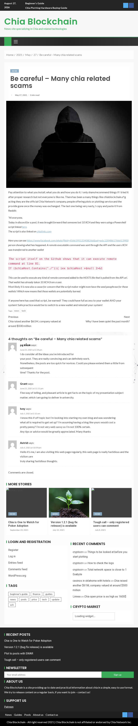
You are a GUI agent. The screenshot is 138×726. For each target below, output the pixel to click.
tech (24, 310)
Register (13, 550)
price (34, 599)
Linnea (76, 596)
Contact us (52, 714)
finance (36, 594)
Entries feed (15, 562)
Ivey (22, 408)
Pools (27, 714)
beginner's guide (19, 594)
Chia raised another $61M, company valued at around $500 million (34, 321)
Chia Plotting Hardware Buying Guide (46, 7)
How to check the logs (101, 563)
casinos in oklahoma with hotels (91, 580)
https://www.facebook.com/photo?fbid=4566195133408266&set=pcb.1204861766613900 (77, 240)
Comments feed (17, 569)
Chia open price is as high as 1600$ (105, 596)
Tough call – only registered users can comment (32, 659)
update (55, 599)
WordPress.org (17, 575)
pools (24, 599)
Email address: (69, 675)
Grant (23, 383)
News (14, 71)
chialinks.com (44, 231)
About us (38, 714)
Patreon (8, 706)
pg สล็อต (25, 345)
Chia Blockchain (41, 21)
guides (49, 594)
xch (12, 604)
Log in (11, 556)
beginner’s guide (34, 3)
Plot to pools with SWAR (18, 653)
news (16, 310)
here (24, 226)
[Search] (131, 41)
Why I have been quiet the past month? (108, 319)
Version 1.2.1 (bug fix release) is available (28, 647)
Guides (18, 714)
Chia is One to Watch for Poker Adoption (27, 640)
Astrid (24, 442)
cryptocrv (78, 552)
